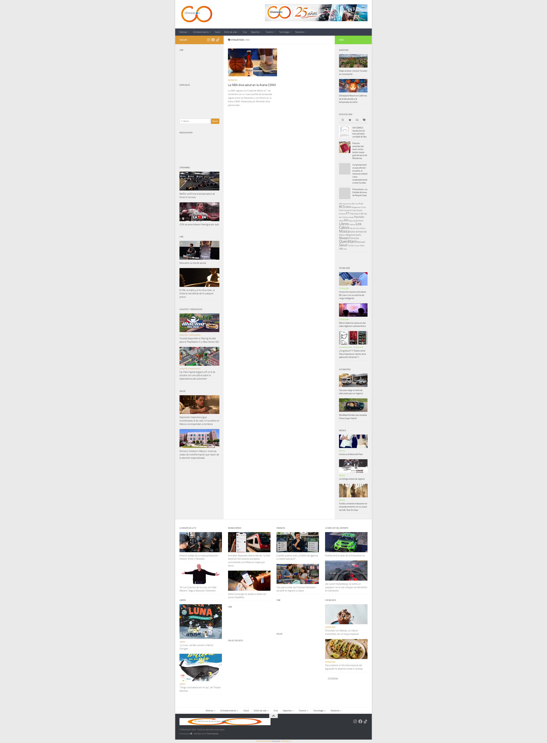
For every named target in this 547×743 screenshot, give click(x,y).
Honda (351, 217)
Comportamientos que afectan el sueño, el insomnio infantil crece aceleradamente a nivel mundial (359, 174)
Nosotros (299, 32)
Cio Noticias (333, 678)
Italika (341, 221)
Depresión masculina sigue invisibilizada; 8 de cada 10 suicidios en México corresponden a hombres (199, 420)
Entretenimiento (201, 32)
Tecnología (284, 32)
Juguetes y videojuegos (189, 335)
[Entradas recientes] (342, 120)
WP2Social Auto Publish (264, 741)
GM (362, 213)
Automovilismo (345, 347)
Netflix (358, 235)
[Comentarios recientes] (356, 120)
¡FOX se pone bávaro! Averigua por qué (199, 224)
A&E (340, 204)
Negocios (350, 234)
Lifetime (352, 224)
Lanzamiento (357, 220)
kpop (350, 221)
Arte (356, 204)
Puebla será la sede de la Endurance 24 (345, 555)
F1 (348, 213)
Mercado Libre (354, 228)
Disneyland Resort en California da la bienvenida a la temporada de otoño (353, 98)
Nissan (344, 238)
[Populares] (349, 120)
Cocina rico (330, 627)
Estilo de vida (230, 32)
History (345, 217)
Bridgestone (356, 207)
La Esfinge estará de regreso (352, 479)
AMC (353, 204)
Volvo (362, 245)
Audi (361, 203)
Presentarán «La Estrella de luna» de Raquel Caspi (359, 192)
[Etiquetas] (364, 120)
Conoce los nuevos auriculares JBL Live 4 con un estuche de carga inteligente (352, 295)
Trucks (351, 245)
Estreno (342, 214)
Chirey (363, 207)
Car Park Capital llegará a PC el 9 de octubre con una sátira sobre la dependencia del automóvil (197, 375)
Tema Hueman (212, 734)
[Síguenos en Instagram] (208, 39)
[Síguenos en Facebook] (213, 39)
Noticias (183, 32)
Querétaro (348, 241)
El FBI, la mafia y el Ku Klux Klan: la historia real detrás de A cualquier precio (197, 293)
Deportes (255, 32)
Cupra (354, 210)
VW (341, 248)
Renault (361, 242)
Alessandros (347, 204)
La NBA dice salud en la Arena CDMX (252, 85)
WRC (345, 249)
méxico (362, 228)
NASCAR (354, 231)
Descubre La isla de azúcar (192, 262)
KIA (346, 220)
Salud (217, 32)
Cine (245, 32)
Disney (359, 210)
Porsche (354, 238)
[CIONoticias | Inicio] (196, 14)
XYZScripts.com (286, 741)
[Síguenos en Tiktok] (217, 39)
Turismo (269, 32)
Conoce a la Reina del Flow (351, 454)
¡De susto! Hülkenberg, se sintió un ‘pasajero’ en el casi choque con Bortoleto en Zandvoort (346, 587)
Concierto (347, 210)
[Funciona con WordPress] (191, 734)
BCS (342, 207)
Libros (344, 224)
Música (344, 231)
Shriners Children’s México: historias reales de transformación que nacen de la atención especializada (199, 454)
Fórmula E (355, 213)
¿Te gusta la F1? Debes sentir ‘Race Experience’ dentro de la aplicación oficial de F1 (352, 353)
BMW (348, 207)
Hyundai (359, 217)
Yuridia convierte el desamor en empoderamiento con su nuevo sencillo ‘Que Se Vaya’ (353, 506)
